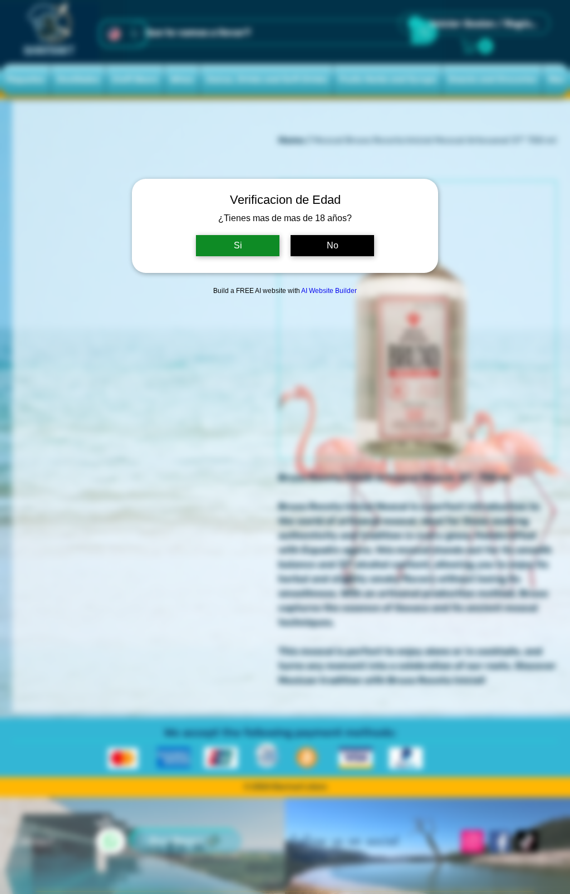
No (332, 245)
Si (238, 245)
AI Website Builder (329, 291)
